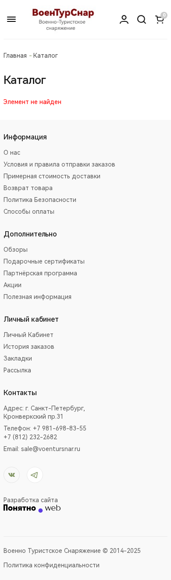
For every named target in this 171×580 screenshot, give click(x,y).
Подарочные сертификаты (44, 261)
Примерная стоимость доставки (52, 176)
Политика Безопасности (40, 199)
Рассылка (17, 370)
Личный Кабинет (28, 334)
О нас (12, 152)
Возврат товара (28, 187)
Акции (12, 284)
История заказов (29, 346)
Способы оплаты (29, 211)
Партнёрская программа (40, 273)
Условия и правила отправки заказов (59, 164)
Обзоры (16, 249)
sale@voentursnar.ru (50, 448)
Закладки (18, 358)
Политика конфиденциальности (52, 565)
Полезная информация (37, 296)
